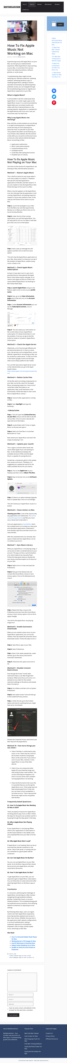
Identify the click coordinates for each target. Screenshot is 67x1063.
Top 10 (24, 4)
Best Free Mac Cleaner (32, 1033)
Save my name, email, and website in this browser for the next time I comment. (22, 1009)
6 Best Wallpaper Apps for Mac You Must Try (21, 957)
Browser (57, 4)
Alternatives (48, 4)
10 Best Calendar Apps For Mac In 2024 (20, 955)
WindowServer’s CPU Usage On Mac (24, 941)
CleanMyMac (27, 524)
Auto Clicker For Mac (31, 1036)
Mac (15, 954)
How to (32, 4)
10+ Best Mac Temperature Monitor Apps (56, 59)
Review (39, 4)
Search (54, 21)
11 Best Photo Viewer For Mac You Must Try (57, 75)
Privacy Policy (50, 1036)
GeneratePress (44, 1060)
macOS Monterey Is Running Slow (23, 943)
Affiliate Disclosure (52, 1039)
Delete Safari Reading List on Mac (23, 945)
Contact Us (25, 9)
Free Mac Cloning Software (33, 1044)
